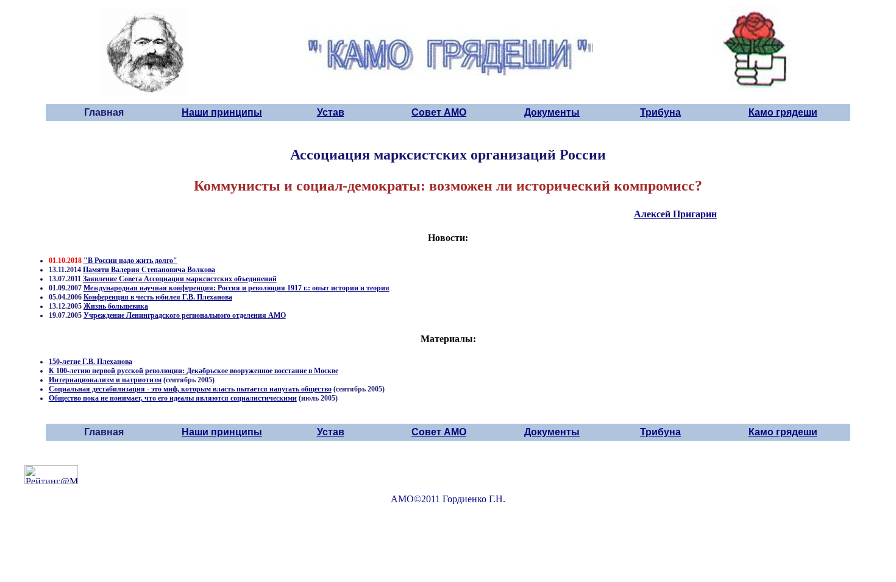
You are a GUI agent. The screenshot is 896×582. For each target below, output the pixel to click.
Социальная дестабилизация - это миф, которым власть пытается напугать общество (190, 389)
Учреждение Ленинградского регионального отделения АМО (185, 315)
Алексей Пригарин (675, 214)
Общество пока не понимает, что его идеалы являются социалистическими (173, 398)
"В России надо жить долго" (130, 260)
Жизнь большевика (116, 306)
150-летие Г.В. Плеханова (90, 361)
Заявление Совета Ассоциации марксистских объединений (180, 279)
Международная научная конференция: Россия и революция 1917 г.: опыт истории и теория (236, 288)
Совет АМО (438, 112)
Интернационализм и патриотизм (105, 380)
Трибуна (660, 112)
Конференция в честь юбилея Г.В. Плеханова (158, 297)
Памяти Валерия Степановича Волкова (149, 269)
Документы (552, 112)
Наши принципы (222, 112)
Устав (330, 112)
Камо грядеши (782, 112)
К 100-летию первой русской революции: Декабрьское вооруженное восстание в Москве (193, 370)
